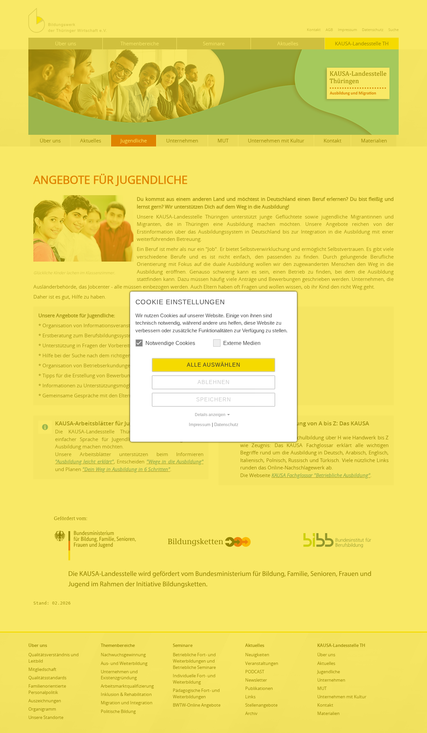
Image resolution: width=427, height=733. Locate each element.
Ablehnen (213, 382)
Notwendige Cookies (170, 343)
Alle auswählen (214, 365)
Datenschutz (226, 424)
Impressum (199, 424)
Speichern (213, 399)
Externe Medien (242, 343)
